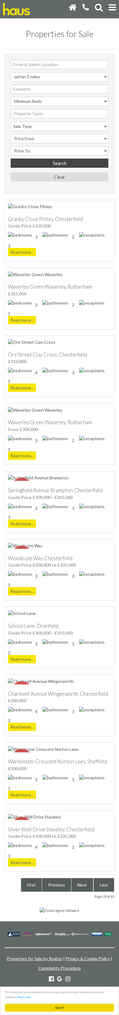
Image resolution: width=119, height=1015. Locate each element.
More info (24, 997)
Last (104, 884)
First (31, 884)
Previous (56, 884)
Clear (59, 177)
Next (82, 884)
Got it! (59, 1007)
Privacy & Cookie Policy (88, 958)
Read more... (22, 252)
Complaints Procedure (59, 968)
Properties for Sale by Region (34, 958)
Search (60, 163)
